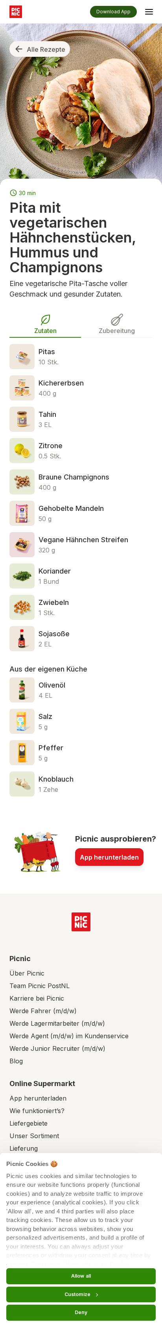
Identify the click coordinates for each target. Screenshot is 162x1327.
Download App (113, 11)
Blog (16, 1061)
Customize (77, 1294)
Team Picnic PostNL (39, 986)
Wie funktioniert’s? (36, 1111)
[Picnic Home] (81, 921)
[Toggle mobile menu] (149, 13)
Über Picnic (26, 973)
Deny (81, 1312)
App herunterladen (109, 857)
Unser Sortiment (34, 1136)
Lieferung (23, 1148)
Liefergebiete (28, 1123)
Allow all (81, 1276)
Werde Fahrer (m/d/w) (43, 1011)
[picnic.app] (15, 11)
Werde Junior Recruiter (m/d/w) (57, 1048)
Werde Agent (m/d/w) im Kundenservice (69, 1036)
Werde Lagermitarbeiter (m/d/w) (57, 1023)
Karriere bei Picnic (36, 998)
